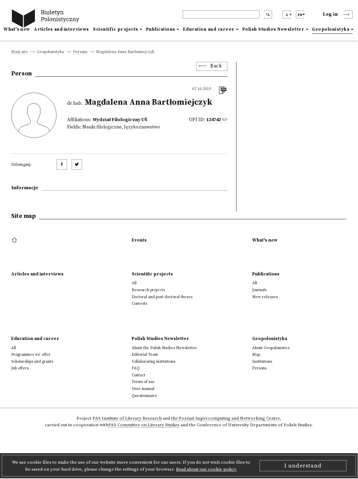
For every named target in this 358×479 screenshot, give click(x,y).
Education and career (209, 29)
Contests (139, 303)
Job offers (20, 368)
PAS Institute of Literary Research (127, 418)
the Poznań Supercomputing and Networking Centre (225, 418)
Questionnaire (144, 395)
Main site (19, 52)
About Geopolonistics (271, 348)
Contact (138, 375)
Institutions (262, 361)
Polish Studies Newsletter (273, 29)
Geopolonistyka (330, 29)
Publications (160, 29)
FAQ (136, 368)
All (134, 283)
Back (216, 66)
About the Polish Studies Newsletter (164, 348)
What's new (16, 29)
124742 (213, 120)
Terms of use (143, 381)
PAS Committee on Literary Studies (144, 425)
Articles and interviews (61, 29)
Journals (259, 290)
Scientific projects (115, 29)
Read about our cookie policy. (206, 469)
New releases (265, 297)
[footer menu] (15, 240)
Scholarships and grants (32, 361)
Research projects (148, 290)
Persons (80, 52)
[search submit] (268, 14)
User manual (143, 388)
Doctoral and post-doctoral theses (162, 297)
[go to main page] (46, 19)
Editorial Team (145, 354)
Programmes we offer (31, 354)
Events (139, 240)
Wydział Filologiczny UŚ (120, 120)
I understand (303, 465)
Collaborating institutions (153, 361)
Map (256, 354)
